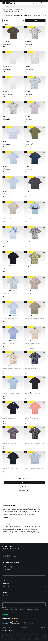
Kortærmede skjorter (18, 9)
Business (44, 0)
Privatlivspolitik (27, 609)
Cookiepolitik (43, 627)
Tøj (7, 9)
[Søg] (44, 6)
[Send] (43, 604)
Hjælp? (40, 0)
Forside (3, 9)
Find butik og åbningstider (7, 558)
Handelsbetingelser (6, 627)
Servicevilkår (34, 609)
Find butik (35, 0)
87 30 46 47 (8, 555)
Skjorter (10, 9)
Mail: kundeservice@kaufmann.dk (9, 556)
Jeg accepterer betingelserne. (10, 607)
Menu (4, 6)
